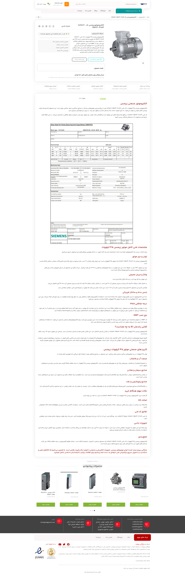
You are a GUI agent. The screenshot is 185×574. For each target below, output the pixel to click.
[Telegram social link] (39, 26)
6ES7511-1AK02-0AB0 (71, 493)
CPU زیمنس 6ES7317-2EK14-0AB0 (48, 493)
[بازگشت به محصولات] (38, 17)
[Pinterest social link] (46, 26)
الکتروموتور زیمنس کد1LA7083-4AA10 (119, 489)
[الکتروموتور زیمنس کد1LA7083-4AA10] (116, 479)
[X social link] (49, 26)
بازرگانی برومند (141, 450)
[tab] (103, 98)
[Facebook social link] (53, 26)
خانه (148, 17)
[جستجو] (66, 4)
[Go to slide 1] (94, 510)
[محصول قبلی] (41, 17)
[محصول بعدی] (36, 17)
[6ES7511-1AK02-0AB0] (69, 481)
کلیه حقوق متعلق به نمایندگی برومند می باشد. (136, 568)
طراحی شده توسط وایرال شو (92, 572)
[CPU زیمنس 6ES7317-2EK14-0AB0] (46, 481)
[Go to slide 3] (90, 510)
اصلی (41, 450)
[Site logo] (144, 4)
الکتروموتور (142, 17)
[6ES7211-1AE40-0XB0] (92, 481)
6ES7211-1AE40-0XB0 (95, 492)
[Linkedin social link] (42, 26)
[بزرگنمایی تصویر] (143, 63)
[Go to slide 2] (92, 510)
